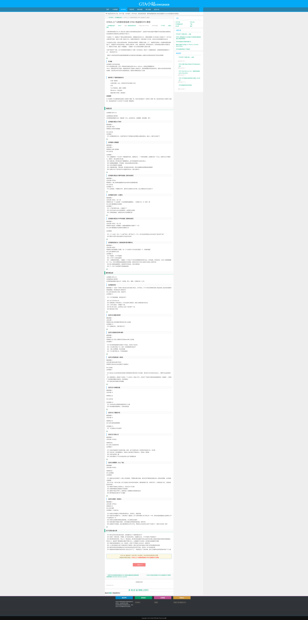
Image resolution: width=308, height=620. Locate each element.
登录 (110, 593)
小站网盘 (115, 9)
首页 (107, 9)
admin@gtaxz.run (182, 602)
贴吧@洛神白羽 (132, 25)
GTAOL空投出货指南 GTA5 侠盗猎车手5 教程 (159, 575)
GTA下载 (177, 22)
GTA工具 (192, 22)
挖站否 (156, 602)
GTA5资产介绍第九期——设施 (183, 34)
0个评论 (163, 25)
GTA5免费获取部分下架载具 (183, 49)
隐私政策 (139, 9)
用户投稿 (148, 9)
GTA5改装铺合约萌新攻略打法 (183, 41)
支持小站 (156, 9)
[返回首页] (106, 17)
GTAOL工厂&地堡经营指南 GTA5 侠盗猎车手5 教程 (128, 21)
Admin (119, 25)
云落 (165, 618)
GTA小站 (156, 618)
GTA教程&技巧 (118, 17)
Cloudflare (137, 602)
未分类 (177, 26)
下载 (191, 24)
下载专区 (131, 9)
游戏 (191, 26)
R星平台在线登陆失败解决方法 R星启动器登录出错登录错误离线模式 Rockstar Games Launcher (122, 576)
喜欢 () (139, 565)
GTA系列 (123, 9)
